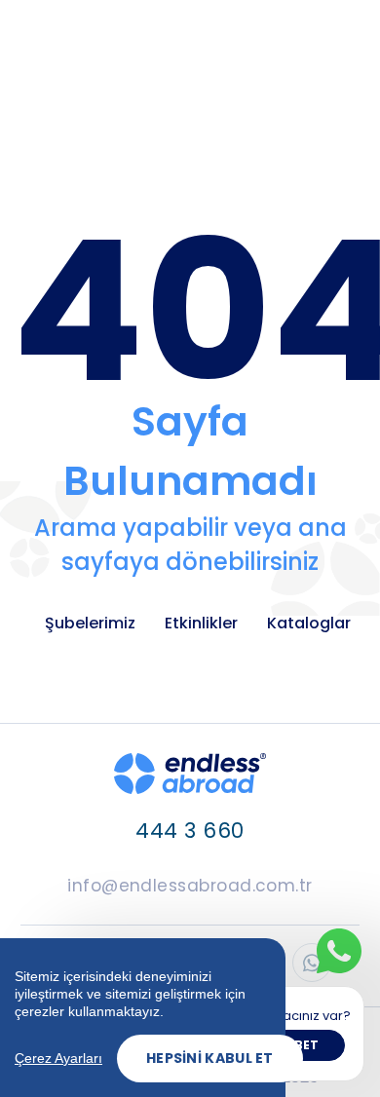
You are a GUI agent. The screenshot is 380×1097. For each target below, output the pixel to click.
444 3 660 (189, 830)
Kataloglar (309, 623)
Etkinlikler (201, 623)
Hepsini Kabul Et (210, 1058)
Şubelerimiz (90, 623)
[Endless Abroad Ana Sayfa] (190, 773)
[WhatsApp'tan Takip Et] (311, 962)
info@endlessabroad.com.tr (190, 885)
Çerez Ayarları (58, 1058)
